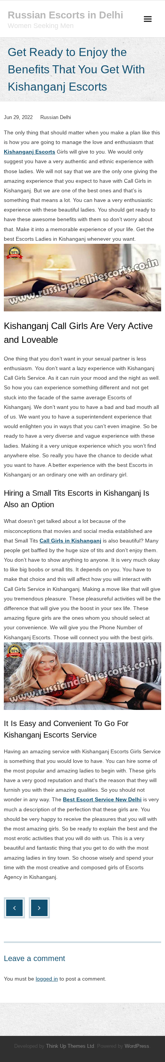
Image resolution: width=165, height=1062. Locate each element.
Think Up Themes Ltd (70, 1046)
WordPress (137, 1046)
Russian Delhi (55, 117)
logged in (47, 979)
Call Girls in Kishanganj (70, 541)
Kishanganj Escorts (29, 152)
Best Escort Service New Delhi (102, 799)
